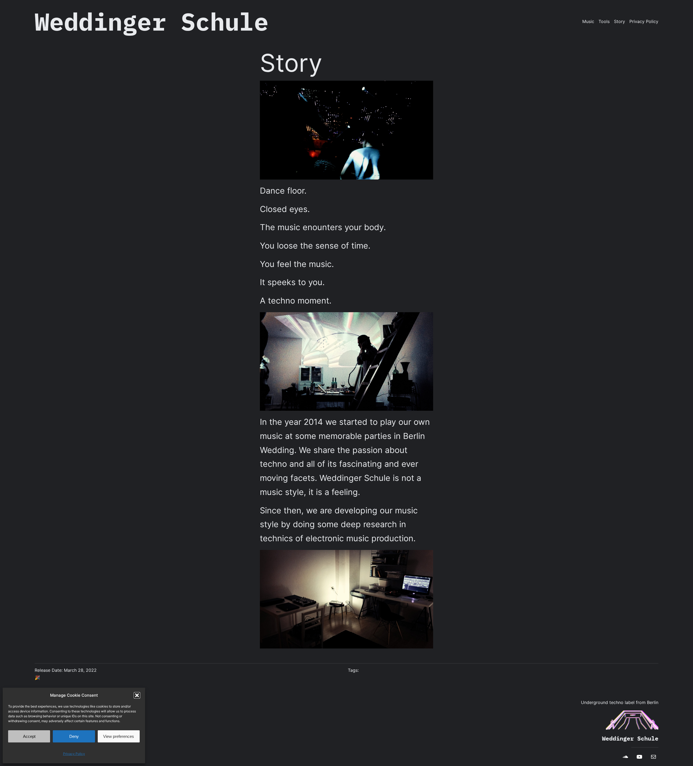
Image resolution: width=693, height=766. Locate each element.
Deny (74, 736)
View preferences (118, 736)
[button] (137, 695)
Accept (29, 736)
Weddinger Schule (152, 21)
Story (619, 21)
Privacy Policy (74, 754)
